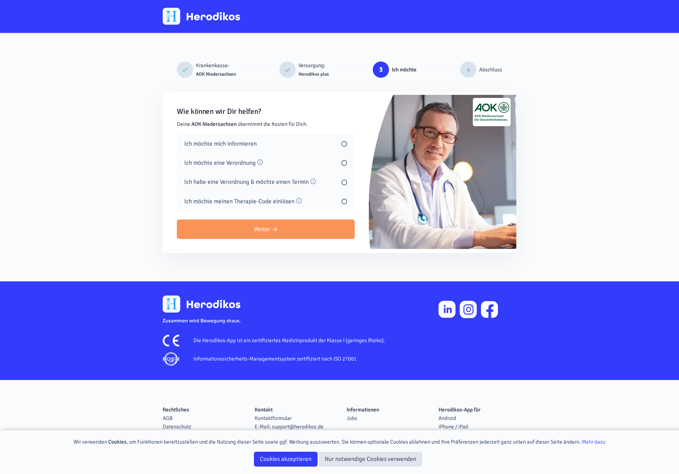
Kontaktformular (273, 418)
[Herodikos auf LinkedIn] (447, 309)
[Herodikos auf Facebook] (489, 309)
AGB (168, 418)
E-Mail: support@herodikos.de (289, 426)
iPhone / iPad (453, 426)
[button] (206, 69)
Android (447, 418)
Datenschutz (177, 426)
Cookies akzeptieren (286, 459)
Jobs (352, 418)
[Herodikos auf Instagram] (468, 309)
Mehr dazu (593, 442)
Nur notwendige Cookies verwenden (370, 459)
